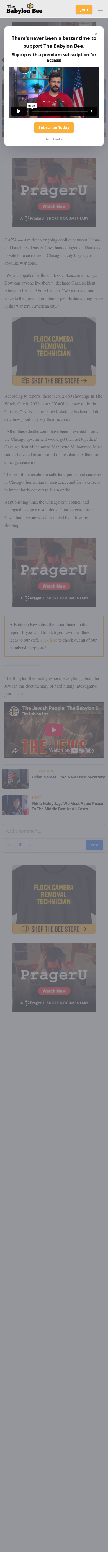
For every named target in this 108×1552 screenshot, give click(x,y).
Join (84, 9)
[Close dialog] (95, 34)
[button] (100, 8)
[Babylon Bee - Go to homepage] (24, 8)
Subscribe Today (54, 127)
